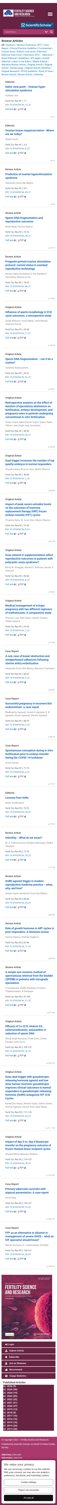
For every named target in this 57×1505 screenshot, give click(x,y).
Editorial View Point (12, 55)
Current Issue (8, 51)
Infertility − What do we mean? (23, 837)
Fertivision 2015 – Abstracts (37, 55)
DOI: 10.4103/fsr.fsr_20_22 (18, 1254)
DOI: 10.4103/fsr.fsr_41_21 (18, 377)
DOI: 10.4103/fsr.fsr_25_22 (18, 855)
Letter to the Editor (21, 61)
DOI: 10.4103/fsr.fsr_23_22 (18, 1116)
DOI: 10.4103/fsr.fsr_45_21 (18, 192)
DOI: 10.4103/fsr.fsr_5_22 (17, 529)
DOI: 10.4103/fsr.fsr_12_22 (18, 104)
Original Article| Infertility (37, 68)
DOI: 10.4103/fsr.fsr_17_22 (18, 946)
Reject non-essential (28, 1490)
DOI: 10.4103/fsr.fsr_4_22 (17, 772)
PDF (22, 109)
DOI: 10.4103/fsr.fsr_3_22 (17, 724)
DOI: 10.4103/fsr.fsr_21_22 (18, 1000)
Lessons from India (17, 797)
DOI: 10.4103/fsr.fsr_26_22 (18, 903)
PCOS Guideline (29, 71)
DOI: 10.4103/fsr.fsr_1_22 (17, 478)
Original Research (10, 71)
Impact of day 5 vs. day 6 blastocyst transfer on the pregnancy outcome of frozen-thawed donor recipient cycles (28, 1145)
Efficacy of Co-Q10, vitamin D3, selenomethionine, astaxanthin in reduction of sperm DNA (25, 1030)
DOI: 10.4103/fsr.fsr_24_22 (18, 812)
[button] (50, 14)
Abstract (10, 45)
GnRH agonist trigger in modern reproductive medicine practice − (29, 884)
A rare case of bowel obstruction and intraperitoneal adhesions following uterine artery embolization (27, 659)
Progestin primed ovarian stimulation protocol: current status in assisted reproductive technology (28, 265)
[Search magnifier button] (51, 31)
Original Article (35, 64)
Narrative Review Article (14, 64)
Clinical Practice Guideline (23, 48)
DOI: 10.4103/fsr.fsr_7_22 (17, 630)
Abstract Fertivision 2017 (29, 45)
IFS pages (36, 58)
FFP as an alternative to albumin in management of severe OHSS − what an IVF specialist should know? (29, 1236)
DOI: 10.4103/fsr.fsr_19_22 (18, 1207)
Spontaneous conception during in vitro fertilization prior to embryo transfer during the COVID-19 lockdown (29, 754)
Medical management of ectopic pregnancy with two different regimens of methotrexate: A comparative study (28, 609)
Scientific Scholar (22, 1444)
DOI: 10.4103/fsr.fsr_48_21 (18, 286)
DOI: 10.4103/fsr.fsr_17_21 (18, 333)
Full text (9, 109)
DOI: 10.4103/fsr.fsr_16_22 (18, 1051)
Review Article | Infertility (30, 74)
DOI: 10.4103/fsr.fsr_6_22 (17, 580)
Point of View (45, 71)
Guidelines (23, 58)
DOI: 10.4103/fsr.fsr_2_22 (17, 678)
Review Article (9, 74)
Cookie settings (28, 1482)
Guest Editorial (9, 58)
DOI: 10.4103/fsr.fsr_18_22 (18, 1163)
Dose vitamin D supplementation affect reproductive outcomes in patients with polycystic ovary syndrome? (29, 558)
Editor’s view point (26, 51)
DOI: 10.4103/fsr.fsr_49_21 (18, 236)
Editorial (41, 51)
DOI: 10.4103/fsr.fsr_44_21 (18, 435)
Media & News (40, 61)
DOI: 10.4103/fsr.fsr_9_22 (17, 148)
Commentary (45, 48)
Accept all (28, 1498)
